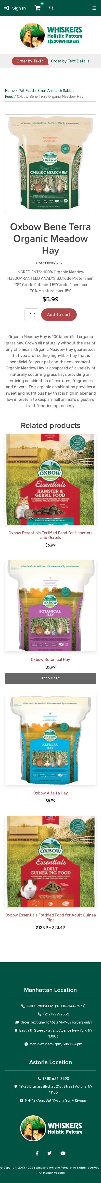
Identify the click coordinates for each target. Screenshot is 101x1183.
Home (10, 90)
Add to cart (59, 314)
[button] (51, 8)
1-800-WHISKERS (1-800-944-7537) (56, 1006)
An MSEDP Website (52, 1172)
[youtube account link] (63, 1153)
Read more (50, 678)
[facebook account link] (37, 1153)
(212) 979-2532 (56, 1014)
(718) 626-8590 (56, 1079)
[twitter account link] (49, 1153)
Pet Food (26, 90)
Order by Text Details (70, 61)
